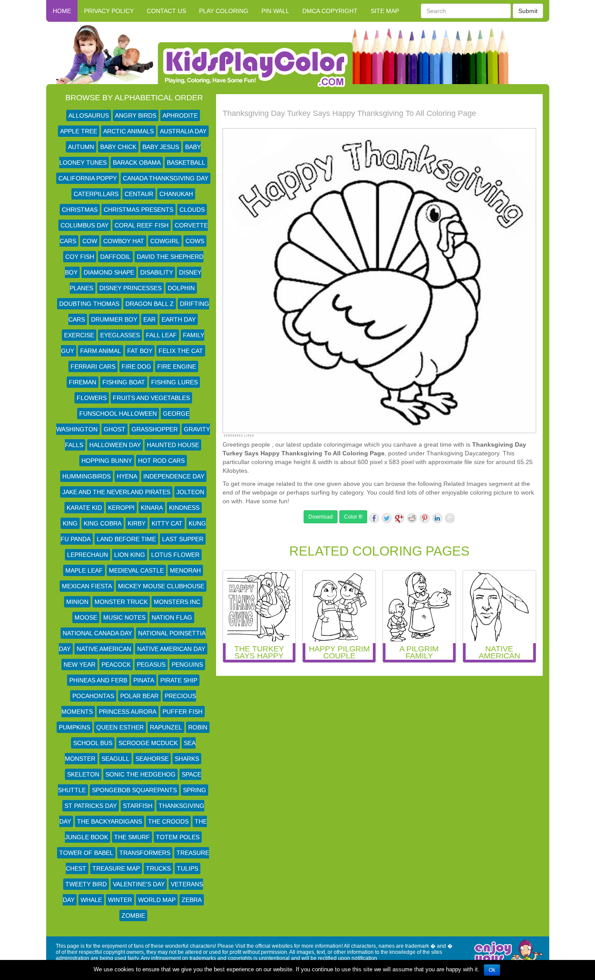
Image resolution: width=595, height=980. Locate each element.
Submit (528, 10)
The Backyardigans (109, 821)
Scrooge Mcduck (148, 742)
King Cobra (103, 523)
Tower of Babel (86, 852)
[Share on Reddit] (412, 518)
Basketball (186, 162)
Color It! (353, 517)
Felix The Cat (181, 350)
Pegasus (151, 664)
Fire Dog (136, 366)
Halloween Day (115, 444)
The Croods (168, 821)
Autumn (81, 146)
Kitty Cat (167, 523)
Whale (91, 899)
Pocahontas (93, 695)
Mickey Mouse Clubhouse (161, 586)
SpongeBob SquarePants (134, 790)
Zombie (133, 915)
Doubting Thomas (89, 303)
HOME (62, 10)
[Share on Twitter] (387, 518)
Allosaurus (88, 115)
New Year (79, 664)
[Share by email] (450, 518)
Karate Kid (84, 507)
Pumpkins (74, 727)
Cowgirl (164, 240)
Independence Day (173, 476)
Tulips (187, 868)
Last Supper (182, 539)
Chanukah (176, 193)
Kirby (136, 523)
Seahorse (152, 758)
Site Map (385, 10)
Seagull (115, 758)
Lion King (129, 554)
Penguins (187, 664)
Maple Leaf (84, 570)
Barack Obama (137, 162)
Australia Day (183, 131)
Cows (195, 240)
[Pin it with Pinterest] (424, 518)
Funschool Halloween (118, 413)
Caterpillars (96, 193)
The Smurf (132, 837)
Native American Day (171, 648)
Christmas (80, 209)
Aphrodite (180, 115)
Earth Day (179, 319)
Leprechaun (87, 554)
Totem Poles (177, 837)
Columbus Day (84, 225)
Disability (156, 272)
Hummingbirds (86, 476)
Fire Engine (176, 366)
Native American (104, 648)
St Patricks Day (90, 805)
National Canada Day (97, 633)
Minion (77, 601)
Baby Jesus (160, 146)
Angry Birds (135, 115)
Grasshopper (155, 429)
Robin (197, 727)
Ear (149, 319)
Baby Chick (118, 146)
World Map (157, 899)
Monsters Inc (177, 601)
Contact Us (166, 10)
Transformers (144, 852)
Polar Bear (139, 695)
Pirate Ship (178, 680)
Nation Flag (172, 617)
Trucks (158, 868)
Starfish (137, 805)
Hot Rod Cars (161, 460)
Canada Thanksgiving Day (165, 178)
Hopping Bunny (106, 460)
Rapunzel (166, 727)
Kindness (184, 507)
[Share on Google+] (399, 518)
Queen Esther (120, 727)
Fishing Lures (174, 382)
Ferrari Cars (93, 366)
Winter (120, 899)
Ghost (114, 429)
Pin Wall (275, 10)
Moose (85, 617)
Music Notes (124, 617)
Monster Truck (121, 601)
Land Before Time (126, 539)
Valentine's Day (139, 884)
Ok (492, 970)
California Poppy (87, 178)
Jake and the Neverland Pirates (116, 491)
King (70, 523)
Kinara (152, 507)
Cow (89, 240)
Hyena (127, 476)
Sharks (187, 758)
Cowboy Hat (123, 240)
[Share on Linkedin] (437, 518)
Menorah (185, 570)
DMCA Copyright (330, 10)
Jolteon (190, 491)
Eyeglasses (120, 335)
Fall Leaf (161, 335)
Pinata (143, 680)
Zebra (192, 899)
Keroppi (121, 507)
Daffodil (115, 256)
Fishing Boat (123, 382)
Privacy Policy (109, 10)
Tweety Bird (86, 884)
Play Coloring (223, 10)
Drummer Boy (114, 319)
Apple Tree (78, 131)
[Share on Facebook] (374, 518)
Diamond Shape (109, 272)
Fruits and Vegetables (151, 397)
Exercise (79, 335)
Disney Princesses (130, 288)
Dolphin (181, 288)
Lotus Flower (175, 554)
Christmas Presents (138, 209)
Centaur (139, 193)
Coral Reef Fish (142, 225)
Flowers (92, 397)
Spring (194, 790)
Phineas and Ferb (98, 680)
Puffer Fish (182, 711)
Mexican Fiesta (87, 586)
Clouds (192, 209)
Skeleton (83, 774)
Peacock (116, 664)
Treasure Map (116, 868)
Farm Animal (100, 350)
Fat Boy (139, 350)
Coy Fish (79, 256)
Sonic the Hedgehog (140, 774)
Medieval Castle (136, 570)
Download (320, 517)
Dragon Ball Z (149, 303)
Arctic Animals (128, 131)
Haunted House (173, 444)
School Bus (92, 742)
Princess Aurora (127, 711)
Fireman (82, 382)
